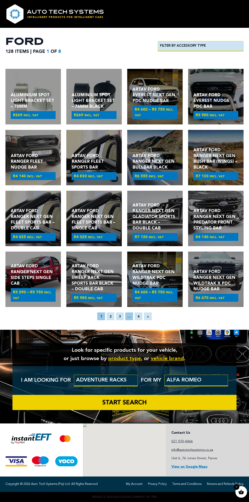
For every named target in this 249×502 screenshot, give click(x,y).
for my (151, 380)
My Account (134, 484)
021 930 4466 (182, 441)
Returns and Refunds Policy (225, 484)
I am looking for (46, 380)
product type (124, 358)
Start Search (124, 403)
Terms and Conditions (187, 484)
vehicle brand (167, 358)
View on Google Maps (189, 467)
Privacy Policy (157, 484)
